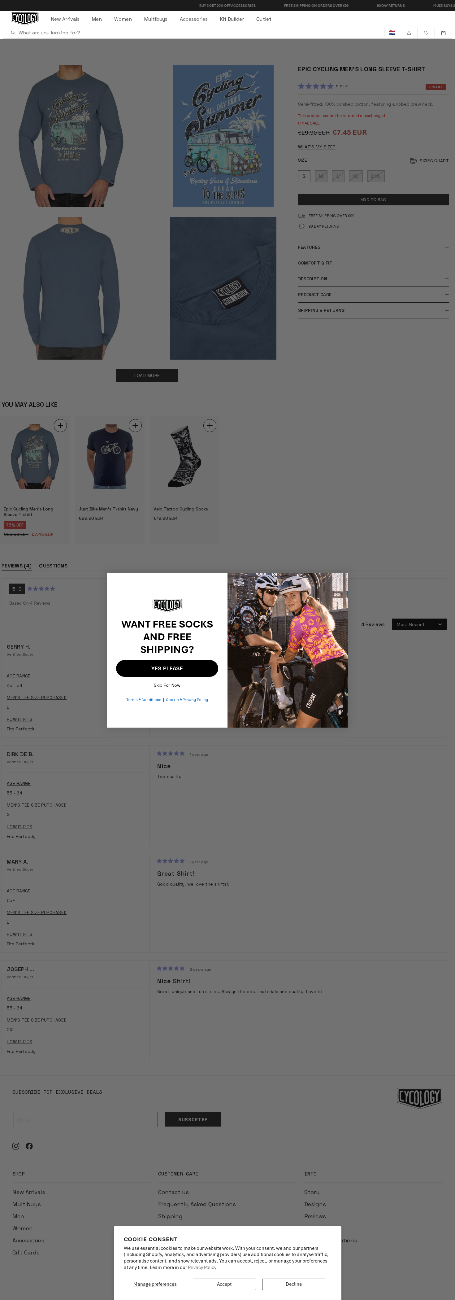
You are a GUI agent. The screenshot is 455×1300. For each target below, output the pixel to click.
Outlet (263, 19)
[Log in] (409, 33)
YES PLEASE (167, 668)
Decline (294, 1284)
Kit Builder (232, 19)
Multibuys (155, 19)
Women (123, 19)
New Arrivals (65, 19)
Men (97, 19)
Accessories (194, 19)
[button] (443, 33)
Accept (224, 1284)
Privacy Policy (202, 1267)
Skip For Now (167, 684)
